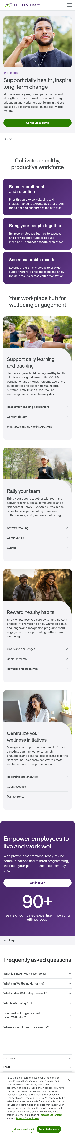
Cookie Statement (51, 1114)
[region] (37, 1104)
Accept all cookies (49, 1129)
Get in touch (37, 883)
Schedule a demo (37, 123)
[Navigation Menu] (69, 5)
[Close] (69, 1080)
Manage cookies (23, 1129)
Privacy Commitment (27, 1118)
